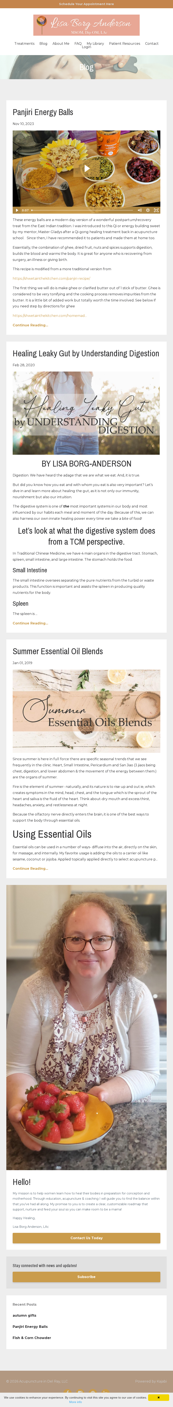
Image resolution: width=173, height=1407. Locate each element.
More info (75, 1402)
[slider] (82, 210)
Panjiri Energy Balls (43, 112)
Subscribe (86, 1277)
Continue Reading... (30, 325)
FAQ (78, 43)
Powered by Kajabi (151, 1381)
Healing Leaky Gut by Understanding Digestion (86, 353)
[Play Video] (16, 210)
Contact (152, 43)
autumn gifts (24, 1315)
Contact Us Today (86, 1238)
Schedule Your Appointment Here (86, 4)
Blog (43, 43)
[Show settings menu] (148, 210)
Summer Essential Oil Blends (58, 651)
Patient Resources (124, 43)
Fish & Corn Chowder (32, 1338)
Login (86, 47)
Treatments (24, 43)
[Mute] (139, 210)
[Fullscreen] (156, 210)
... (50, 316)
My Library (95, 43)
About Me (61, 43)
